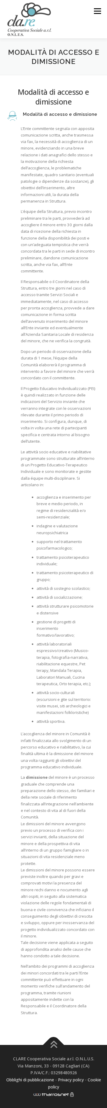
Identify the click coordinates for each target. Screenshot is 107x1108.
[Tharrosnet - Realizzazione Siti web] (51, 1094)
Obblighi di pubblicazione (30, 1080)
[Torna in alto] (53, 1044)
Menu (97, 11)
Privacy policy (71, 1080)
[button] (53, 116)
